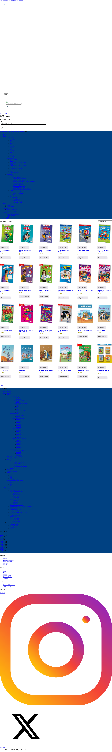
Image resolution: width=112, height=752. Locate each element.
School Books (7, 393)
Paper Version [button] (5, 258)
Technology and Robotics (13, 458)
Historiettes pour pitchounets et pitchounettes (21, 506)
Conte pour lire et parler (16, 509)
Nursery (18, 399)
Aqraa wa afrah (14, 525)
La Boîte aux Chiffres (18, 462)
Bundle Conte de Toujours (84, 330)
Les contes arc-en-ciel (15, 490)
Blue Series (16, 493)
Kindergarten (13, 396)
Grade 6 (18, 427)
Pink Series (16, 496)
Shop (4, 571)
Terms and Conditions (9, 585)
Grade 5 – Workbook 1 (25, 290)
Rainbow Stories (14, 516)
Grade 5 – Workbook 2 (45, 290)
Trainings (5, 578)
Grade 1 (18, 416)
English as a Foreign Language (15, 480)
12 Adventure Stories (15, 515)
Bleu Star (15, 502)
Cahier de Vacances (12, 471)
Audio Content (7, 575)
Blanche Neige (101, 330)
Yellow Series (16, 494)
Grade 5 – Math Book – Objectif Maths (25, 331)
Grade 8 (18, 453)
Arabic (8, 481)
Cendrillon (22, 370)
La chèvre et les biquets (83, 370)
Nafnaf (11, 528)
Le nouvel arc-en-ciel (18, 400)
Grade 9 (18, 455)
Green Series (16, 497)
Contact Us (6, 558)
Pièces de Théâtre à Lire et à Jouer (19, 512)
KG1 (17, 405)
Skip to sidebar (12, 0)
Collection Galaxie (15, 499)
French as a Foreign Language (14, 456)
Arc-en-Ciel (16, 397)
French (8, 394)
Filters (1, 385)
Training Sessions (7, 577)
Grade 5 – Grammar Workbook (25, 251)
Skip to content (4, 0)
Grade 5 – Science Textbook (63, 331)
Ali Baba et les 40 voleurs (46, 370)
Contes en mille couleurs (16, 491)
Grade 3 (18, 422)
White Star (16, 500)
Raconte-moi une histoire (16, 505)
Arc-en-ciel (16, 465)
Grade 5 (18, 425)
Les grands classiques (15, 510)
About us (5, 563)
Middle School (13, 449)
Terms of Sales (7, 586)
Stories (5, 487)
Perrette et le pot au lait (64, 370)
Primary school (14, 413)
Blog (4, 572)
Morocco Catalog (7, 561)
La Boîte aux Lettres (18, 407)
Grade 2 (18, 421)
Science (9, 469)
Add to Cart (4, 247)
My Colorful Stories (15, 518)
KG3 (17, 402)
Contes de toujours (15, 508)
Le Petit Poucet (4, 370)
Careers (5, 564)
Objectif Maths (17, 463)
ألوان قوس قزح (14, 524)
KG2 (17, 406)
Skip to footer (19, 0)
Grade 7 (18, 452)
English (12, 468)
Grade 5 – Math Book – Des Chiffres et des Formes (46, 331)
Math (8, 459)
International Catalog (8, 560)
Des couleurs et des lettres (19, 410)
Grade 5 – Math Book (6, 330)
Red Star (15, 503)
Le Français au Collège (19, 450)
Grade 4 (18, 424)
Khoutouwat (13, 527)
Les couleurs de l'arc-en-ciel (20, 403)
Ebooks (5, 574)
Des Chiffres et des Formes (20, 466)
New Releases (7, 391)
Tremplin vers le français (19, 438)
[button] (6, 108)
